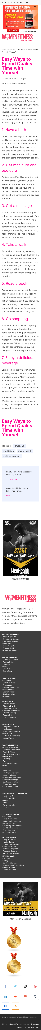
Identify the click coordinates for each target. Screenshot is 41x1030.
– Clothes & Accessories (10, 660)
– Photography (7, 685)
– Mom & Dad (7, 756)
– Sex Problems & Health (11, 782)
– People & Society (9, 823)
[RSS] (15, 1006)
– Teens (4, 765)
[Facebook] (2, 2)
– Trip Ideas (6, 696)
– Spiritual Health (8, 648)
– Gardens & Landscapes (11, 863)
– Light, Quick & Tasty (10, 846)
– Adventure (6, 680)
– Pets (4, 761)
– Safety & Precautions (10, 687)
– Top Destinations (8, 694)
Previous (13, 479)
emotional (19, 446)
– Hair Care (6, 664)
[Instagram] (8, 2)
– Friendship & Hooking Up (11, 777)
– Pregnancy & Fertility (10, 763)
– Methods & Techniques (11, 736)
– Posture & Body (8, 715)
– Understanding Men (10, 786)
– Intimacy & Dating (9, 775)
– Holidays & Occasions (10, 844)
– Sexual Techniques (9, 784)
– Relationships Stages (10, 780)
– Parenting (6, 759)
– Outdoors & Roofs (9, 870)
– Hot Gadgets (7, 729)
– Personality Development (12, 826)
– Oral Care (6, 669)
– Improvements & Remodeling (13, 865)
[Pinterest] (11, 2)
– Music (4, 803)
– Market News (7, 733)
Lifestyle (22, 79)
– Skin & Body (7, 671)
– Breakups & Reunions (10, 773)
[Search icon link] (37, 2)
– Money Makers (8, 738)
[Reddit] (17, 2)
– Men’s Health (7, 644)
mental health (25, 451)
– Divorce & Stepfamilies (11, 750)
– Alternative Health (9, 637)
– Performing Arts (8, 805)
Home (4, 1024)
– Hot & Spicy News (9, 796)
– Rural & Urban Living (10, 828)
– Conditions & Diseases (10, 639)
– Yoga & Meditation (9, 650)
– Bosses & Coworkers (10, 747)
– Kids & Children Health (10, 754)
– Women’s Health (8, 646)
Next (8, 496)
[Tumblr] (24, 2)
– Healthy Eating (8, 842)
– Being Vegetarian (9, 840)
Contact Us (24, 1024)
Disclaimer (35, 1024)
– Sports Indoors (8, 690)
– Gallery (5, 861)
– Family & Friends (8, 752)
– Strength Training (9, 717)
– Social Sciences (8, 830)
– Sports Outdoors (8, 692)
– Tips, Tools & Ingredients (11, 853)
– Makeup (5, 666)
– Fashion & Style (8, 662)
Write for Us (21, 1027)
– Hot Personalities (8, 798)
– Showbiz (5, 807)
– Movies (5, 800)
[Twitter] (5, 2)
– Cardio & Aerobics (9, 704)
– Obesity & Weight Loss (11, 710)
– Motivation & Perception (11, 821)
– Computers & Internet (10, 727)
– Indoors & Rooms (8, 867)
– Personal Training (9, 713)
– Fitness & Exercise (9, 706)
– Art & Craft (6, 816)
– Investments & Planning (11, 731)
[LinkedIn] (14, 2)
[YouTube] (21, 2)
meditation (8, 451)
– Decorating (6, 858)
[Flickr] (27, 2)
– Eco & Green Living (9, 819)
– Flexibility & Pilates (9, 708)
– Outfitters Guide (8, 683)
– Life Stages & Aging (10, 641)
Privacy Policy (33, 1027)
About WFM (13, 1024)
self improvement (11, 456)
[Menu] (37, 38)
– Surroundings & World (10, 832)
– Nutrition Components (10, 849)
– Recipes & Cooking (9, 851)
